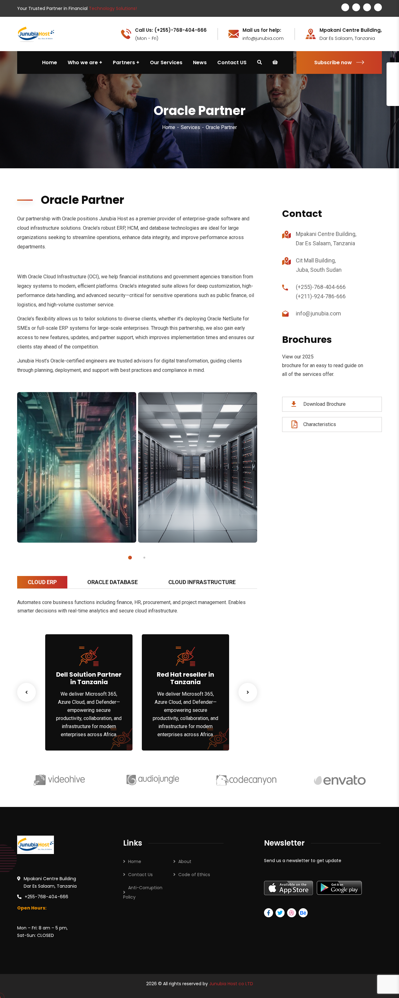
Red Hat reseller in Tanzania (185, 678)
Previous (26, 692)
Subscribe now (333, 62)
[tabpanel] (76, 467)
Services (190, 127)
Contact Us (140, 874)
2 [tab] (144, 558)
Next (247, 692)
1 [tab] (130, 557)
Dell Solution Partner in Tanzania (89, 678)
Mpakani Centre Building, (351, 30)
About (184, 861)
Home (168, 127)
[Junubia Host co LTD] (36, 33)
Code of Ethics (194, 874)
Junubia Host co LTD (231, 984)
